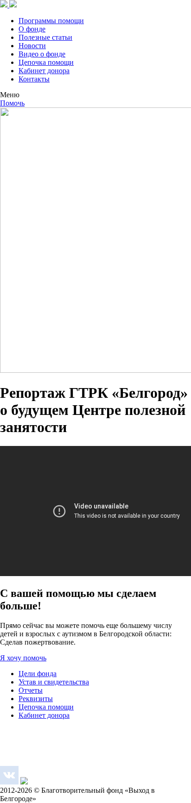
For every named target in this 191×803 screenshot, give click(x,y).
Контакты (34, 79)
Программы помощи (51, 21)
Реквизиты (36, 699)
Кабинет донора (44, 71)
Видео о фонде (42, 54)
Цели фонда (38, 674)
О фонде (32, 29)
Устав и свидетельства (54, 682)
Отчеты (31, 690)
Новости (32, 46)
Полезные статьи (45, 37)
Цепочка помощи (46, 62)
